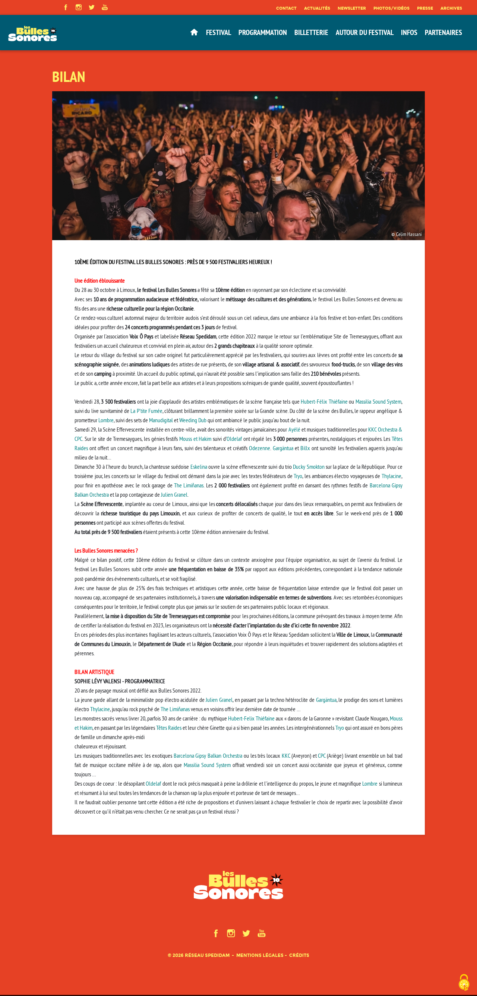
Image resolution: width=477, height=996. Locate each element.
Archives (451, 8)
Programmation (262, 32)
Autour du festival (365, 32)
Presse (425, 8)
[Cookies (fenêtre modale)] (464, 983)
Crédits (299, 955)
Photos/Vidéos (391, 8)
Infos (409, 32)
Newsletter (352, 8)
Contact (286, 8)
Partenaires (443, 32)
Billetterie (311, 32)
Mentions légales (260, 955)
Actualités (317, 8)
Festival (218, 32)
